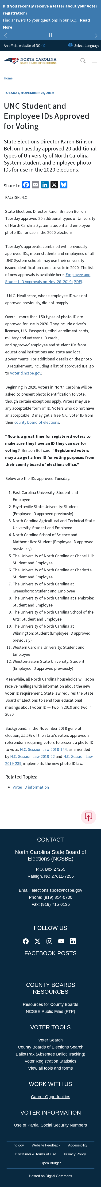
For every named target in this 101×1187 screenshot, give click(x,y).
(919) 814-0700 (57, 897)
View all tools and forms (50, 1068)
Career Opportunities (50, 1096)
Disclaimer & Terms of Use (35, 1154)
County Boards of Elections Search (50, 1047)
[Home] (30, 56)
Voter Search (50, 1040)
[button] (79, 61)
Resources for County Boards (50, 1004)
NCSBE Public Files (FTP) (50, 1011)
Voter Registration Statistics (50, 1061)
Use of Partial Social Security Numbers (50, 1125)
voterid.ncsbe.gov (25, 373)
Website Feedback (46, 1145)
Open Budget (50, 1163)
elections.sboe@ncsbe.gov (57, 890)
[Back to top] (88, 817)
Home (8, 78)
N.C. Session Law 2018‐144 (43, 750)
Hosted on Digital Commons (50, 1176)
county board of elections (36, 422)
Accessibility (77, 1145)
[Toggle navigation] (94, 61)
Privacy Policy (75, 1154)
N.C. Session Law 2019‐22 (32, 757)
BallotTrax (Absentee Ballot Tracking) (50, 1054)
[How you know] (43, 45)
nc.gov (19, 1145)
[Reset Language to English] (70, 45)
